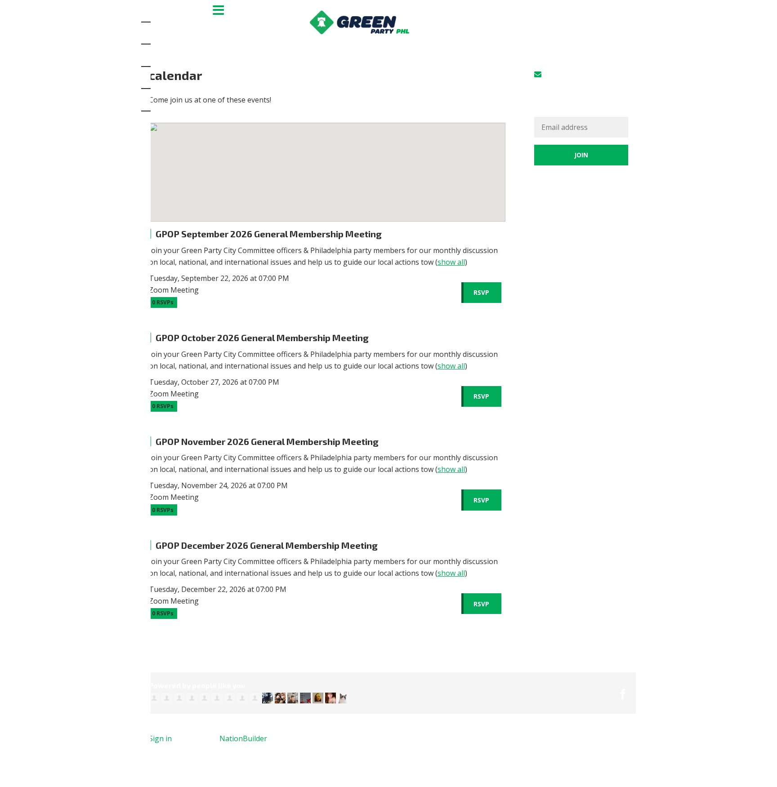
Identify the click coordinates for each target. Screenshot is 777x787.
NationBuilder (243, 738)
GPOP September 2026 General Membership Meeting (269, 233)
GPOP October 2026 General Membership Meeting (262, 337)
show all (451, 262)
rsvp (481, 292)
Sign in (555, 74)
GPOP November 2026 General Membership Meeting (267, 441)
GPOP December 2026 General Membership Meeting (267, 545)
